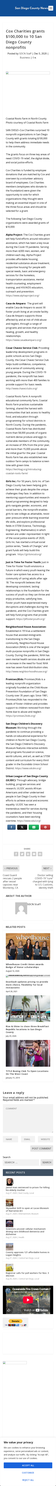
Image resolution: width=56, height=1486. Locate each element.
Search (6, 1157)
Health (21, 1237)
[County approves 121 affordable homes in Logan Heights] (9, 1247)
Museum (35, 1214)
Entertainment (24, 1214)
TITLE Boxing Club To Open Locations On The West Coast (27, 1072)
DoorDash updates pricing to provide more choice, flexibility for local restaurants (27, 984)
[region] (28, 1461)
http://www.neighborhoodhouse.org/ (26, 671)
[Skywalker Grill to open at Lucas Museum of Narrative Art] (9, 1202)
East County (24, 1193)
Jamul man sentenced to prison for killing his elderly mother (28, 1188)
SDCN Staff (25, 53)
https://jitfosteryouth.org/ (30, 619)
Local (31, 1193)
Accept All (28, 1465)
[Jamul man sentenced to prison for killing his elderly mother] (9, 1182)
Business (25, 57)
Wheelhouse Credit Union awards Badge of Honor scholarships (25, 966)
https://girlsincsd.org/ (29, 554)
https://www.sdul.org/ (29, 820)
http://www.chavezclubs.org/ (21, 388)
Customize (28, 1472)
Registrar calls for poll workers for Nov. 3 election (27, 1274)
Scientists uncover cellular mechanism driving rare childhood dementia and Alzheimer (26, 1231)
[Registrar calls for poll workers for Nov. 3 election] (9, 1267)
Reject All (28, 1480)
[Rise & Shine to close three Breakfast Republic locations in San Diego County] (28, 1008)
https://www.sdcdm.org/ (28, 768)
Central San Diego (26, 1258)
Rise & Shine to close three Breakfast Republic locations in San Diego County (27, 1029)
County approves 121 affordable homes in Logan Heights (27, 1253)
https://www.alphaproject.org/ (22, 295)
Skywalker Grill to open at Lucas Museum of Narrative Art (27, 1209)
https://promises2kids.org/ (21, 715)
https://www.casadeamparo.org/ (24, 340)
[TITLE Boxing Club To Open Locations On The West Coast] (28, 1053)
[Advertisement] (28, 1343)
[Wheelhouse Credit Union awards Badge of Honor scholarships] (28, 946)
